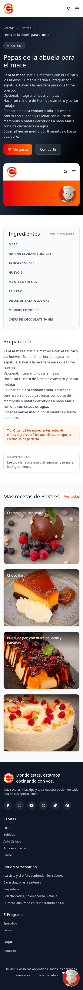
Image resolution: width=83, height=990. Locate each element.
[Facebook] (7, 805)
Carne (7, 855)
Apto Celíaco (12, 841)
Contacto (9, 951)
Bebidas (9, 835)
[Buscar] (69, 8)
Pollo (6, 828)
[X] (43, 805)
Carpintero (11, 889)
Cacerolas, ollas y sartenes (22, 882)
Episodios (10, 923)
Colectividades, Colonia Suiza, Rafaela (30, 896)
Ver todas (72, 496)
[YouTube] (31, 805)
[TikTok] (55, 805)
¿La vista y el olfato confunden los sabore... (33, 875)
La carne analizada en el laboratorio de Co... (34, 903)
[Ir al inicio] (8, 8)
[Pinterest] (67, 805)
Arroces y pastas (15, 848)
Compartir (48, 149)
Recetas (8, 28)
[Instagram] (19, 805)
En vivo (8, 930)
